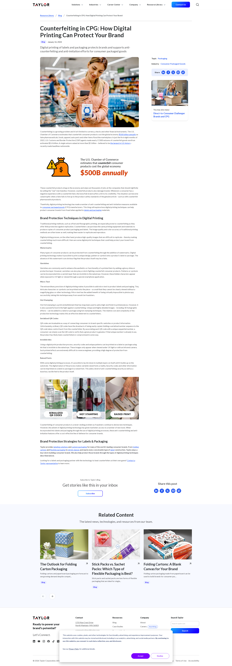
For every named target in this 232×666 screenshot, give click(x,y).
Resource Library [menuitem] (155, 4)
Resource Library (47, 15)
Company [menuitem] (133, 4)
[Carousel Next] (52, 596)
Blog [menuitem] (114, 622)
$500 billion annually (127, 134)
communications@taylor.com (87, 630)
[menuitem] (181, 5)
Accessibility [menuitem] (193, 660)
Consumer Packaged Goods (173, 64)
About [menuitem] (143, 622)
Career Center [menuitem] (113, 4)
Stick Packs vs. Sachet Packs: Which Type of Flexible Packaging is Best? (112, 569)
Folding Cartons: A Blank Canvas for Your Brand (162, 566)
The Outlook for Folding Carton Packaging (58, 566)
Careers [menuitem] (148, 626)
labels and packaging (93, 210)
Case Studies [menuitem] (117, 626)
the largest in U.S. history (120, 143)
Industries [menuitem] (94, 4)
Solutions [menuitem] (76, 4)
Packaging (162, 58)
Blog (60, 15)
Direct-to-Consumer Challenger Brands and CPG (169, 115)
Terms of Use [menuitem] (180, 660)
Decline (160, 656)
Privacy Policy (74, 649)
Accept (140, 656)
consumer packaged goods (53, 207)
